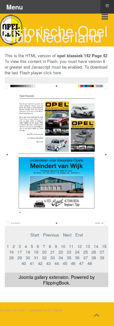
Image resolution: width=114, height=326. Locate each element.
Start (34, 235)
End (79, 235)
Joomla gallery (33, 277)
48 (89, 263)
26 (94, 252)
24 (77, 252)
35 (69, 258)
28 (11, 258)
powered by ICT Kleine (46, 310)
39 (102, 258)
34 (61, 258)
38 (94, 258)
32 (44, 258)
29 (19, 258)
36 (77, 258)
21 (52, 252)
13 (88, 246)
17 (19, 252)
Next (67, 235)
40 (24, 263)
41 (32, 263)
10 (63, 246)
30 (28, 258)
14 (96, 246)
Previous (51, 235)
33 (52, 258)
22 (61, 252)
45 (65, 263)
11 (71, 246)
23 (69, 252)
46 (73, 263)
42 (40, 263)
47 (81, 263)
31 (36, 258)
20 (44, 252)
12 (79, 246)
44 (56, 263)
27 (102, 252)
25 (85, 252)
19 (36, 252)
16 (11, 252)
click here (52, 73)
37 (85, 258)
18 (28, 252)
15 (104, 246)
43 (48, 263)
